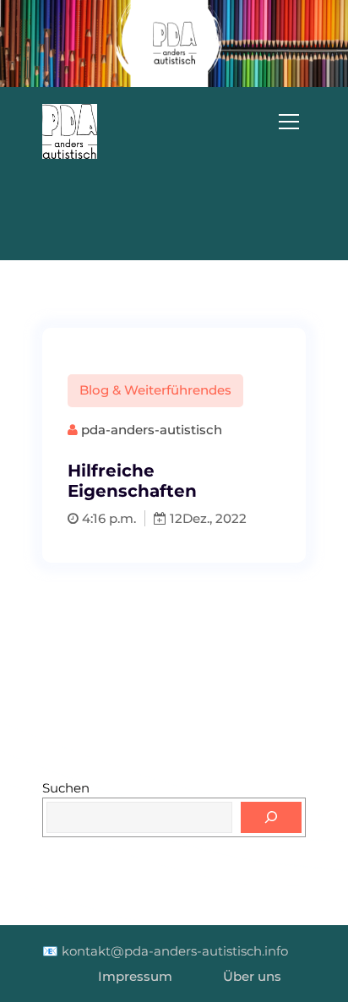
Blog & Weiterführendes (155, 390)
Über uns (252, 976)
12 (174, 518)
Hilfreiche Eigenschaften (132, 480)
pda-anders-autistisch (150, 430)
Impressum (135, 976)
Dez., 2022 (214, 518)
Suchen (66, 788)
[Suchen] (271, 817)
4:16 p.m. (107, 518)
